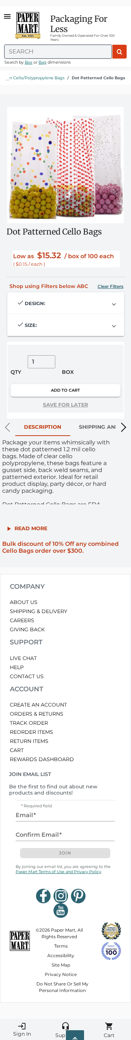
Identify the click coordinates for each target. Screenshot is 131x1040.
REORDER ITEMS (31, 732)
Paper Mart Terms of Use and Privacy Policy (58, 871)
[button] (110, 286)
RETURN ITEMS (29, 741)
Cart (109, 1030)
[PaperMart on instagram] (60, 896)
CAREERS (22, 620)
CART (17, 750)
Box (28, 62)
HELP (17, 667)
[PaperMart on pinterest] (78, 896)
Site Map (61, 965)
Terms (61, 946)
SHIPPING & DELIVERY (38, 611)
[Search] (119, 52)
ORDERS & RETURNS (36, 714)
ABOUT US (23, 602)
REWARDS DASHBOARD (42, 759)
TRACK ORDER (29, 723)
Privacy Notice (61, 974)
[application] (65, 165)
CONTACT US (27, 676)
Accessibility (60, 955)
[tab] (42, 427)
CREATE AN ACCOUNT (38, 704)
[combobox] (58, 52)
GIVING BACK (27, 629)
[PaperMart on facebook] (43, 896)
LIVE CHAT (23, 658)
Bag (43, 62)
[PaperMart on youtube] (60, 910)
